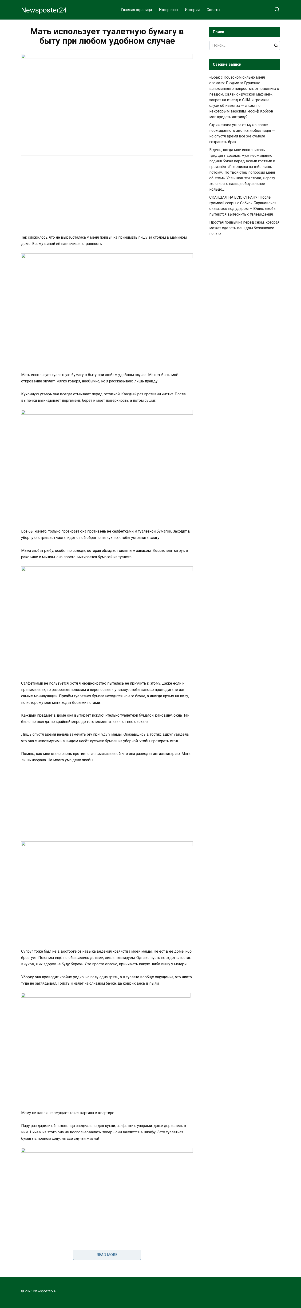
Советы (213, 10)
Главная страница (136, 10)
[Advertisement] (107, 196)
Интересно (168, 10)
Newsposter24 (44, 10)
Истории (192, 10)
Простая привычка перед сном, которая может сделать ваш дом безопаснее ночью (244, 228)
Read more (107, 1254)
